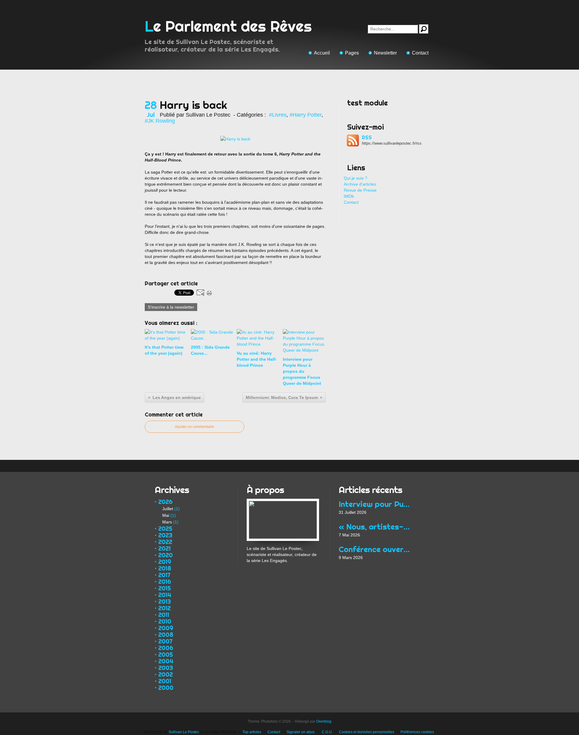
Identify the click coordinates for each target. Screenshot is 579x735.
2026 (165, 501)
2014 (164, 594)
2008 (165, 634)
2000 (165, 687)
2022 (165, 541)
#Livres (277, 115)
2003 (165, 667)
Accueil (322, 52)
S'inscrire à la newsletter (171, 307)
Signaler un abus (300, 732)
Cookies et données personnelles (366, 732)
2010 (164, 621)
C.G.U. (327, 732)
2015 (164, 588)
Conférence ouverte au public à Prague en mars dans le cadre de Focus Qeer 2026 (375, 549)
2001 (164, 681)
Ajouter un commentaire (194, 427)
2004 (165, 661)
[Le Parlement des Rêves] (283, 501)
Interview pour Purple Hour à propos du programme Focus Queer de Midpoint (375, 504)
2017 (164, 575)
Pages (352, 52)
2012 (164, 608)
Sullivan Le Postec (184, 732)
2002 (165, 674)
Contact (420, 52)
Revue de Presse (360, 190)
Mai (165, 515)
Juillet (167, 508)
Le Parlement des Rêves (228, 26)
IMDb (349, 196)
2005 (165, 654)
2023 (165, 535)
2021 (164, 548)
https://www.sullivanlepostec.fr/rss (392, 143)
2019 (164, 561)
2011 (163, 614)
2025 (165, 528)
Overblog (323, 721)
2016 (164, 581)
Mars (167, 522)
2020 (165, 555)
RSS (367, 137)
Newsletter (385, 52)
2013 (164, 601)
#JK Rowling (160, 121)
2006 (165, 648)
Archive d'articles (360, 184)
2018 (164, 568)
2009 (165, 628)
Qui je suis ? (355, 178)
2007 (165, 641)
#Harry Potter (305, 115)
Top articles (251, 732)
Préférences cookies (417, 732)
